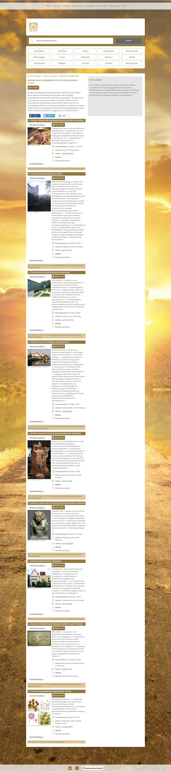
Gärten (85, 51)
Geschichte (109, 51)
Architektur (39, 51)
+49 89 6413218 (66, 604)
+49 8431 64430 (66, 411)
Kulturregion (39, 57)
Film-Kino (62, 51)
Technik (85, 63)
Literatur (109, 57)
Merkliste (57, 6)
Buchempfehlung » (37, 163)
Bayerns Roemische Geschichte (75, 168)
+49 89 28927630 (67, 543)
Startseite (38, 76)
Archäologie (54, 76)
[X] (70, 768)
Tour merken (34, 88)
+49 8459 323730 (67, 320)
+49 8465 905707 (67, 153)
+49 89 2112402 (66, 481)
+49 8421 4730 (66, 250)
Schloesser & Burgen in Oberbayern (38, 428)
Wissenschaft (132, 63)
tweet (49, 116)
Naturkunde (39, 63)
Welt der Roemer (57, 335)
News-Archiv (78, 6)
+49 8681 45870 (67, 726)
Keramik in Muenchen (34, 556)
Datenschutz (115, 6)
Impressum (102, 6)
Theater (108, 63)
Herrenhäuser (132, 51)
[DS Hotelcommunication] (92, 768)
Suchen (129, 40)
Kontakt (67, 6)
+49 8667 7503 (66, 669)
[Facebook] (77, 768)
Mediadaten (90, 6)
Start (48, 6)
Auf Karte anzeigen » (38, 124)
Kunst (62, 57)
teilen (35, 116)
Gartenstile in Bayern (34, 267)
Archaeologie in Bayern (58, 168)
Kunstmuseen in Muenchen (74, 554)
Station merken (59, 125)
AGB (124, 6)
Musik (131, 57)
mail (64, 116)
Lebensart (85, 57)
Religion (62, 63)
